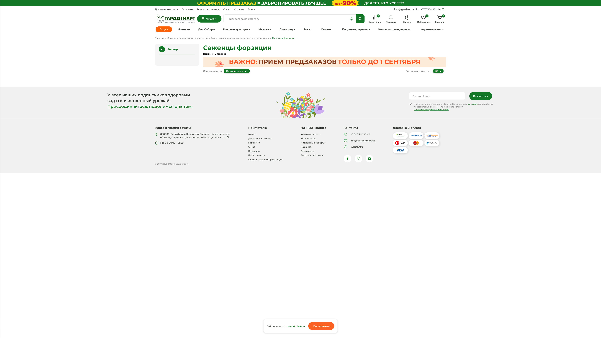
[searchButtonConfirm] (360, 18)
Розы (307, 29)
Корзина (306, 146)
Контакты (254, 151)
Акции (252, 134)
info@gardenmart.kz (363, 140)
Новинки (184, 29)
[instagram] (358, 158)
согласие (473, 104)
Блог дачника (256, 155)
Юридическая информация (265, 159)
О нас (226, 9)
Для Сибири (206, 29)
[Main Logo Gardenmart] (175, 19)
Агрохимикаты (431, 29)
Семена (326, 29)
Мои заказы (308, 138)
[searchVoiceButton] (351, 18)
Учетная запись (310, 134)
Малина (263, 29)
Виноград (286, 29)
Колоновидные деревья (394, 29)
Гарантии (187, 9)
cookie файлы (296, 326)
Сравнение (307, 151)
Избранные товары (313, 142)
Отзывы (239, 9)
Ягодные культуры (235, 29)
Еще (250, 9)
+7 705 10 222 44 (360, 134)
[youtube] (369, 158)
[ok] (347, 158)
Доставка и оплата (166, 9)
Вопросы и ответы (208, 9)
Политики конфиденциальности (431, 109)
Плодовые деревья (355, 29)
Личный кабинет (313, 128)
